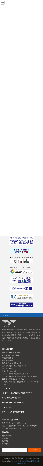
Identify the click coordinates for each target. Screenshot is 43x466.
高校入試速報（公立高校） (11, 352)
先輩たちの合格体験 (9, 371)
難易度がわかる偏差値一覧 (11, 363)
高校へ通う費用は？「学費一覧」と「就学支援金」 (20, 426)
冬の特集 (5, 444)
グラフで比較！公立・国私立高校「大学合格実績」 (20, 376)
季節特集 (5, 432)
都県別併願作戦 (7, 360)
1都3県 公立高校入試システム (13, 379)
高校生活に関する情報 (10, 420)
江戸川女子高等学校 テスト (12, 398)
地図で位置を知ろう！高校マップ (14, 423)
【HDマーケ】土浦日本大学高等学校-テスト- (18, 393)
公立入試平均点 (7, 368)
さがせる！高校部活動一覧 (11, 428)
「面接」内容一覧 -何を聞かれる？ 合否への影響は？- (20, 383)
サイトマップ (6, 315)
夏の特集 (5, 438)
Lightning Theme (25, 461)
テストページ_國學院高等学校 (13, 412)
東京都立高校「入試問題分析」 (13, 402)
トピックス (6, 388)
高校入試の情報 (7, 349)
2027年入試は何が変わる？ (12, 355)
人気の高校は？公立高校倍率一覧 (14, 366)
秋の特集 (5, 441)
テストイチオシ (7, 407)
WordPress (13, 461)
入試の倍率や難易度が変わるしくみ (15, 374)
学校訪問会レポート (9, 358)
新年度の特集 (7, 436)
